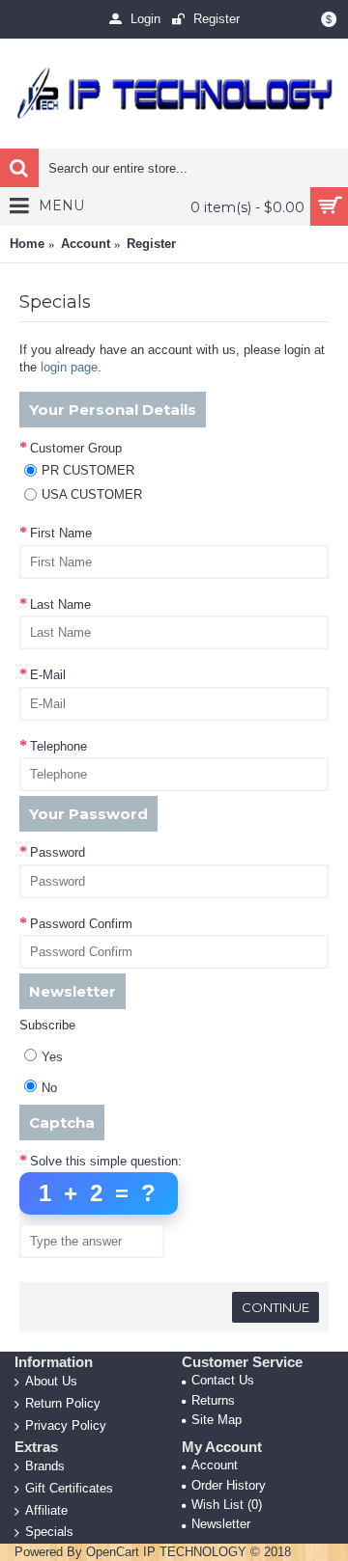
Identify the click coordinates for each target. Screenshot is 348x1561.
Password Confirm (81, 924)
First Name (61, 533)
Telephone (58, 746)
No (49, 1088)
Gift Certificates (69, 1488)
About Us (51, 1381)
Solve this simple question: (106, 1161)
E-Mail (48, 675)
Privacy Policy (65, 1424)
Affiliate (46, 1509)
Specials (49, 1531)
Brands (45, 1466)
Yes (52, 1057)
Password (57, 852)
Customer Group (76, 448)
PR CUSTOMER (88, 470)
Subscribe (47, 1025)
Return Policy (63, 1403)
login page (69, 367)
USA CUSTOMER (92, 494)
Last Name (60, 604)
